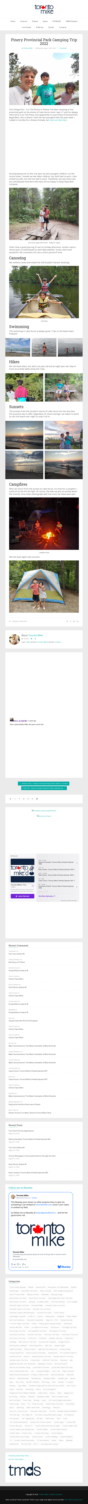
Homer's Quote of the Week (36, 1353)
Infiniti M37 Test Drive (50, 1360)
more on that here (58, 120)
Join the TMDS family (16, 1459)
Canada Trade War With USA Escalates (23, 1021)
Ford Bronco (55, 1327)
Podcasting (29, 1389)
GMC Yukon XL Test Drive (27, 1342)
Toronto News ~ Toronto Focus (20, 1433)
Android (73, 1287)
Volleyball (69, 1440)
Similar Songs (14, 1404)
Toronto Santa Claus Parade (19, 1437)
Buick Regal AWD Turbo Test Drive (60, 1298)
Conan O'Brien (59, 1313)
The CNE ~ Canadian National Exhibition (63, 1411)
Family (34, 1324)
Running (36, 1400)
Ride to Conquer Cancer (60, 1397)
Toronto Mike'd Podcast (58, 1429)
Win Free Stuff (26, 1444)
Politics (38, 1389)
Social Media (70, 1404)
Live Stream (26, 27)
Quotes (52, 1393)
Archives (23, 21)
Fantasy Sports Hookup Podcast (50, 1324)
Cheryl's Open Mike (16, 979)
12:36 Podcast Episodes (17, 1287)
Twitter (53, 1440)
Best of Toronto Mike (17, 1294)
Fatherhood (23, 621)
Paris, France (71, 1386)
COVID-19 (31, 1316)
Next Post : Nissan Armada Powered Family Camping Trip (43, 788)
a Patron (58, 642)
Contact (51, 27)
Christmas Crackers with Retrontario (22, 1313)
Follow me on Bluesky (21, 1187)
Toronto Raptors (57, 1433)
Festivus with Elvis (15, 1327)
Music (11, 1382)
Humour (27, 1356)
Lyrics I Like (56, 1371)
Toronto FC (28, 1426)
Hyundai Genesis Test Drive (41, 1356)
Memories (70, 1375)
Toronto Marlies (42, 1429)
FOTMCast (42, 1338)
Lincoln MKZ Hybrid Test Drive (62, 1367)
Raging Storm (68, 1393)
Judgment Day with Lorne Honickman (22, 1364)
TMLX (58, 1418)
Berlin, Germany (45, 1291)
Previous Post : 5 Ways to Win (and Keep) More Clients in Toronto (44, 783)
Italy (71, 1360)
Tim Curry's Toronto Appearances (21, 1131)
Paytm (11, 1389)
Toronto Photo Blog (41, 1433)
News (54, 1382)
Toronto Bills (70, 1422)
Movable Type (63, 1378)
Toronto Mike (28, 48)
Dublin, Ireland (72, 1316)
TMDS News (49, 1418)
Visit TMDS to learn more (73, 1500)
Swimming (20, 1408)
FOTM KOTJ (32, 1338)
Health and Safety (15, 1349)
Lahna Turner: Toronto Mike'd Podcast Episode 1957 (28, 1071)
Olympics (12, 1386)
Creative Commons (55, 1494)
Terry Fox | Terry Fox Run (18, 1411)
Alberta (30, 1287)
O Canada (69, 1382)
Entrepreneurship (66, 1320)
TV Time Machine (43, 1440)
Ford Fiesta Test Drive (17, 1335)
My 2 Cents (20, 1382)
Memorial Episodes (57, 1375)
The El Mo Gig (14, 1415)
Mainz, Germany (68, 1371)
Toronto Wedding (51, 1437)
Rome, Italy (27, 1400)
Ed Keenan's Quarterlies (35, 1320)
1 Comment (63, 48)
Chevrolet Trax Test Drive (42, 1309)
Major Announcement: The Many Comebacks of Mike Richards (32, 1046)
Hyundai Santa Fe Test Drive (63, 1356)
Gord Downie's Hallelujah (18, 1346)
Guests (45, 21)
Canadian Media (42, 1302)
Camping (15, 621)
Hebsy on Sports (30, 1349)
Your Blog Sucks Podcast (49, 1444)
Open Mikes (22, 1386)
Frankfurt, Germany (55, 1338)
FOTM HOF (57, 21)
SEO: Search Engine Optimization (60, 1400)
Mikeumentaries (23, 1378)
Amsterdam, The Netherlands (58, 1287)
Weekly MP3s (14, 1444)
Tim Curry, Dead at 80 (17, 954)
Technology (46, 1408)
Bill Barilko (45, 1294)
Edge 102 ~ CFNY (52, 1320)
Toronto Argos (59, 1422)
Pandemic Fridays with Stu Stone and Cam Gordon (46, 1386)
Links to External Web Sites (18, 1371)
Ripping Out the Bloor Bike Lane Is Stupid (24, 1104)
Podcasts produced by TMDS (19, 1456)
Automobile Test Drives (29, 1291)
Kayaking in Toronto (45, 1364)
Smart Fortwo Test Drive (54, 1404)
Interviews (63, 1360)
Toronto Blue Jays (15, 1426)
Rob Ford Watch (15, 1400)
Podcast (35, 21)
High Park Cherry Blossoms (47, 1349)
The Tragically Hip (28, 1418)
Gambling (12, 1342)
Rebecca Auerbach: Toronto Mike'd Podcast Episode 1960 (29, 1139)
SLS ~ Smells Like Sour (35, 1404)
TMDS (28, 642)
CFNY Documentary (58, 1302)
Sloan (23, 1404)
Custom (40, 1316)
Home (13, 21)
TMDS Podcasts (71, 21)
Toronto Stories (37, 1437)
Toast (65, 1418)
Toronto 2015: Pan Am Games (40, 1422)
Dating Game (50, 1316)
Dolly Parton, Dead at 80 (18, 987)
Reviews (23, 1397)
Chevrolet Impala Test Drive (19, 1305)
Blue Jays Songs (56, 1294)
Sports (11, 1408)
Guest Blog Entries (35, 1346)
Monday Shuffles (49, 1378)
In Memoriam (35, 1360)
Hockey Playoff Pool (16, 1353)
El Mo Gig (39, 27)
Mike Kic (12, 1378)
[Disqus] (44, 685)
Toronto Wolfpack (66, 1437)
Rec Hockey (13, 1397)
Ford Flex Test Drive (34, 1335)
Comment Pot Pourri (44, 1313)
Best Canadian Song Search (63, 1291)
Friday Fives (69, 1338)
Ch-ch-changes (72, 1302)
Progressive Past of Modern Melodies (22, 1393)
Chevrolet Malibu (37, 1305)
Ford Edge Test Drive (69, 1327)
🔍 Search (62, 27)
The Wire (39, 1418)
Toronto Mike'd (42, 642)
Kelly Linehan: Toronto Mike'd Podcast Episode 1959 (28, 1173)
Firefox (26, 1327)
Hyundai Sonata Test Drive (18, 1360)
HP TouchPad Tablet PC (68, 1353)
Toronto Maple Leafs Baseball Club (21, 1429)
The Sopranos (14, 1418)
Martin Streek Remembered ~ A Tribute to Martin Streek (29, 1375)
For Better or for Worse (40, 1327)
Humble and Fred (15, 1356)
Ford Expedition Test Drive (37, 1331)
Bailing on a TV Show (17, 962)
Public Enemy (42, 1393)
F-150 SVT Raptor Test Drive (19, 1324)
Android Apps (14, 1291)
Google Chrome (64, 1342)
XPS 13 (35, 1444)
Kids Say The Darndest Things (19, 1367)
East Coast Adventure (16, 1320)
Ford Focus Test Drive (51, 1335)
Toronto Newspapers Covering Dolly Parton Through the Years (32, 1156)
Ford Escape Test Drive (17, 1331)
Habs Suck (48, 1346)
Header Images (59, 1346)
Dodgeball (60, 1316)
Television (56, 1408)
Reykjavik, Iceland (43, 1397)
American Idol (40, 1287)
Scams (44, 1400)
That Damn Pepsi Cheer (38, 1411)
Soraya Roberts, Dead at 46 (18, 971)
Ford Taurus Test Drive (17, 1338)
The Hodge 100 (27, 1415)
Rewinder (31, 1397)
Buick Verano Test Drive (17, 1302)
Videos (61, 1440)
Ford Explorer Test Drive (57, 1331)
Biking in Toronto (33, 1294)
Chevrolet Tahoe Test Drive (55, 1305)
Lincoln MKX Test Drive (41, 1367)
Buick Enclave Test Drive (18, 1298)
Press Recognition (49, 1389)
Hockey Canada (65, 1349)
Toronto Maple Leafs (69, 1426)
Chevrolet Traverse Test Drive (19, 1309)
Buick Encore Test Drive (37, 1298)
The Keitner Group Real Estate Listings (48, 1415)
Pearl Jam (19, 1389)
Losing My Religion (42, 1371)
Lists (32, 1371)
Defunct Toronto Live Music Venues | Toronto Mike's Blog (30, 1113)
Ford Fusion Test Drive (70, 1335)
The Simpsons (69, 1415)
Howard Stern (53, 1353)
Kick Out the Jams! (60, 1364)
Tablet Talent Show (33, 1408)
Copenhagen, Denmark (17, 1316)
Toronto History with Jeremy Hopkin (47, 1426)
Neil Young (45, 1382)
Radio (59, 1393)
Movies (72, 1378)
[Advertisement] (44, 835)
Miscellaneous (36, 1378)
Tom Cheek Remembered (18, 1422)
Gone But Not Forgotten (47, 1342)
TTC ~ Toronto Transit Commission (21, 1440)
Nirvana (61, 1382)
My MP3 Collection (32, 1382)
